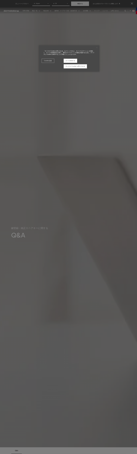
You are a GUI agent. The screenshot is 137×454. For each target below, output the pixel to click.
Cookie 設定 (48, 61)
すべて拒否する (70, 61)
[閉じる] (97, 48)
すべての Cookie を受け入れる (75, 66)
